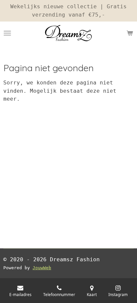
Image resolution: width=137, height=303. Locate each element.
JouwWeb (42, 267)
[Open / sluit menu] (7, 33)
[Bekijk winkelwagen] (129, 33)
